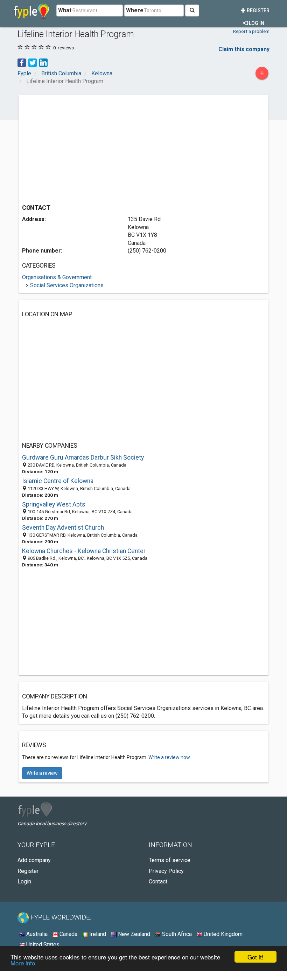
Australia (36, 934)
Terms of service (169, 860)
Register (258, 10)
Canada (67, 934)
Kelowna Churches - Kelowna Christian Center (84, 551)
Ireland (97, 934)
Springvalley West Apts (53, 504)
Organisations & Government (57, 277)
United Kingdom (222, 934)
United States (42, 944)
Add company (34, 860)
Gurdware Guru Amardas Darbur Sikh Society (83, 457)
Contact (158, 881)
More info (22, 962)
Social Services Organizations (67, 285)
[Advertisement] (81, 148)
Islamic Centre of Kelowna (57, 480)
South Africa (176, 934)
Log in (256, 23)
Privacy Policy (166, 871)
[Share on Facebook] (22, 62)
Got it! (255, 956)
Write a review (42, 773)
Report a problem (251, 31)
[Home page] (31, 10)
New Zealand (133, 934)
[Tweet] (32, 62)
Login (24, 881)
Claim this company (244, 49)
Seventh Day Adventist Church (63, 527)
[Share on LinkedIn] (43, 62)
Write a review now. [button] (169, 757)
